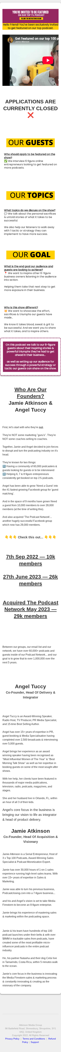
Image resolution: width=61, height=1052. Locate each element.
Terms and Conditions (34, 1038)
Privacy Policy (12, 1038)
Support (35, 1042)
